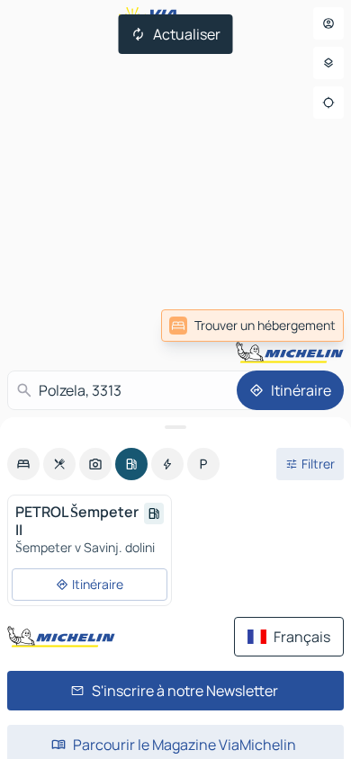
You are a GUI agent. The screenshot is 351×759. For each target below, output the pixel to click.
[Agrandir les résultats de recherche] (175, 427)
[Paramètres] (328, 63)
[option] (23, 464)
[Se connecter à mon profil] (328, 23)
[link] (252, 325)
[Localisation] (328, 102)
